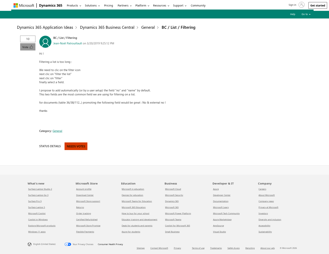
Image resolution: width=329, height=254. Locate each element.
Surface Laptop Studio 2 (40, 189)
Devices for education (132, 195)
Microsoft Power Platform (178, 213)
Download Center (85, 195)
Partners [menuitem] (123, 5)
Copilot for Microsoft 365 (177, 225)
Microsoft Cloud (173, 189)
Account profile (83, 189)
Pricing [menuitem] (108, 5)
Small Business (172, 231)
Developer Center (222, 195)
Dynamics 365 (50, 5)
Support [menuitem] (178, 5)
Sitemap (141, 248)
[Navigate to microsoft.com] (24, 5)
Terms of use (198, 248)
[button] (296, 4)
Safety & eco (234, 248)
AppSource (218, 225)
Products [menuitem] (72, 5)
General (148, 27)
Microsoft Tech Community (226, 213)
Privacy (177, 248)
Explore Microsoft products (41, 225)
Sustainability (265, 231)
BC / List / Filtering (179, 27)
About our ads (267, 248)
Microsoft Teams (173, 219)
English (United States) (44, 244)
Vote (25, 47)
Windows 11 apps (37, 231)
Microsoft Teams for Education (137, 201)
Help (292, 14)
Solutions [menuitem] (91, 5)
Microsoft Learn (221, 207)
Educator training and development (139, 219)
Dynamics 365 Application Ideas (45, 27)
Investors (263, 213)
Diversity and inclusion (270, 219)
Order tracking (83, 213)
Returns (80, 207)
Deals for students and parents (137, 225)
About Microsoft (267, 195)
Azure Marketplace (222, 219)
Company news (266, 201)
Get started (317, 5)
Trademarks (216, 248)
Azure (216, 189)
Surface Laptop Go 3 (38, 195)
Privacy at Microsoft (268, 207)
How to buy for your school (135, 213)
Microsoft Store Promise (88, 225)
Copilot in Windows (38, 219)
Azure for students (131, 231)
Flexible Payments (85, 231)
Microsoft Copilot (37, 213)
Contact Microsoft (159, 248)
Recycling (250, 248)
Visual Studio (219, 231)
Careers (262, 189)
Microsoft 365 (172, 207)
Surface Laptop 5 (36, 207)
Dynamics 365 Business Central (107, 27)
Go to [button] (305, 14)
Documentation (220, 201)
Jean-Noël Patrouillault (67, 43)
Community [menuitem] (198, 5)
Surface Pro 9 (35, 201)
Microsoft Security (174, 195)
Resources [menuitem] (159, 5)
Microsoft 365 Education (134, 207)
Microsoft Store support (88, 201)
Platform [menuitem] (140, 5)
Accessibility (264, 225)
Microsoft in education (133, 189)
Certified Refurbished (86, 219)
